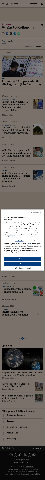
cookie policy (11, 234)
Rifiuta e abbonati (36, 212)
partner (29, 243)
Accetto (22, 264)
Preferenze (22, 258)
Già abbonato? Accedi (23, 268)
